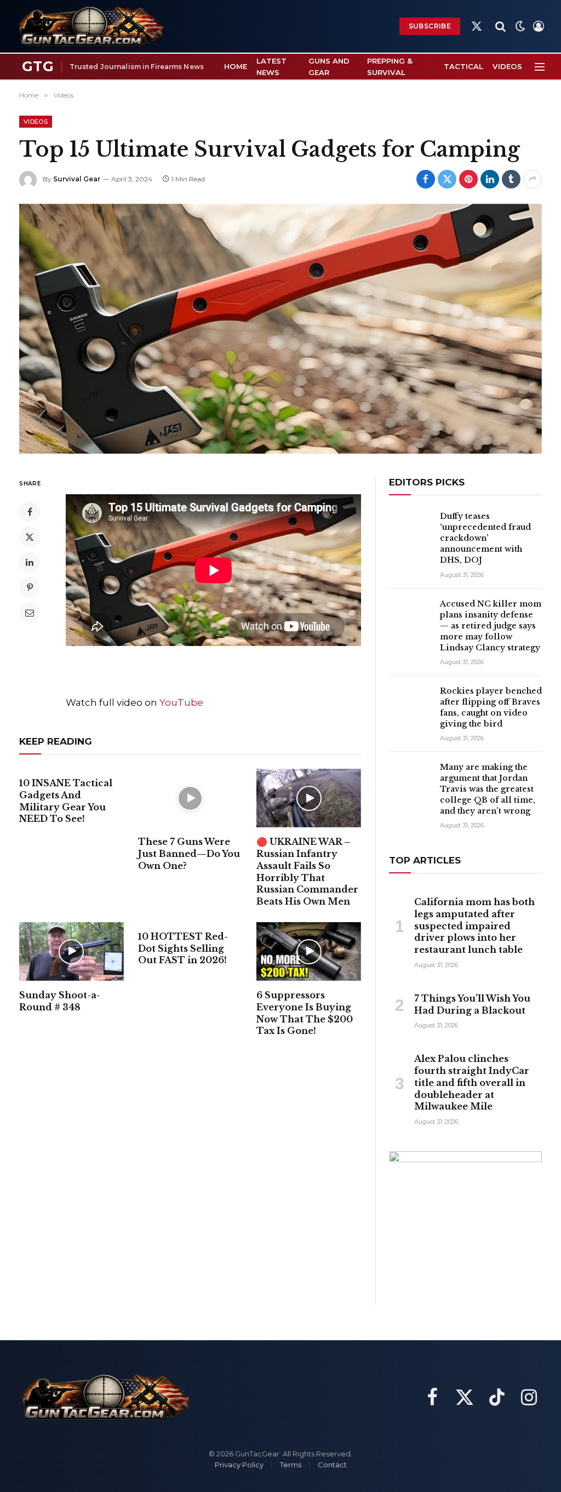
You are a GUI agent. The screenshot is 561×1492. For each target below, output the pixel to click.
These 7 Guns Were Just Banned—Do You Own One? (189, 853)
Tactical (463, 66)
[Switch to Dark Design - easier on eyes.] (520, 26)
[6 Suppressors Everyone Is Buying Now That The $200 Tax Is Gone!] (308, 951)
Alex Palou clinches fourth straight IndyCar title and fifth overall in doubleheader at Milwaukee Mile (471, 1082)
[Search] (500, 26)
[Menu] (540, 66)
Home (235, 66)
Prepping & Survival (390, 66)
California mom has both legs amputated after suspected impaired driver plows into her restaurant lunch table (474, 925)
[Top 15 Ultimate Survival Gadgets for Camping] (280, 329)
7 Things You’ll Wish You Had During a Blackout (472, 1004)
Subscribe (430, 26)
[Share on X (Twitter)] (447, 179)
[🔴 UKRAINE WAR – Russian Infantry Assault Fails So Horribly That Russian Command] (308, 798)
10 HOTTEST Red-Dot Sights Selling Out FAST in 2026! (183, 948)
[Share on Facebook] (425, 179)
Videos (507, 66)
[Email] (29, 612)
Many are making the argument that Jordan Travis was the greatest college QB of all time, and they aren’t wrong (487, 789)
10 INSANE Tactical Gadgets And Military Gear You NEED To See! (65, 801)
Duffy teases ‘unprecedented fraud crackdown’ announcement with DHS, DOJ (485, 538)
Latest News (271, 66)
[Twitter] (29, 537)
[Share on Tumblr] (511, 179)
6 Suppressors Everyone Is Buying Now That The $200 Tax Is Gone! (304, 1013)
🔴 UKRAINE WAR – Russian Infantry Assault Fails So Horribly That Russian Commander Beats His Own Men (307, 871)
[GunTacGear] (90, 26)
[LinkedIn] (29, 562)
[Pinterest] (29, 587)
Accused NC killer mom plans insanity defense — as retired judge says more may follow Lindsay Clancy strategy (490, 626)
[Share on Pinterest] (468, 179)
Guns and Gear (329, 66)
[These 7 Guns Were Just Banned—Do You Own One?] (190, 798)
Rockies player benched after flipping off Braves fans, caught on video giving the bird (491, 707)
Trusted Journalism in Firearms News (137, 66)
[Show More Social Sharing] (532, 179)
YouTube (181, 702)
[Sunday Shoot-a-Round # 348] (71, 951)
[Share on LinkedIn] (489, 179)
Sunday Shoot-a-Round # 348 (59, 1001)
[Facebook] (29, 511)
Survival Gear (76, 179)
